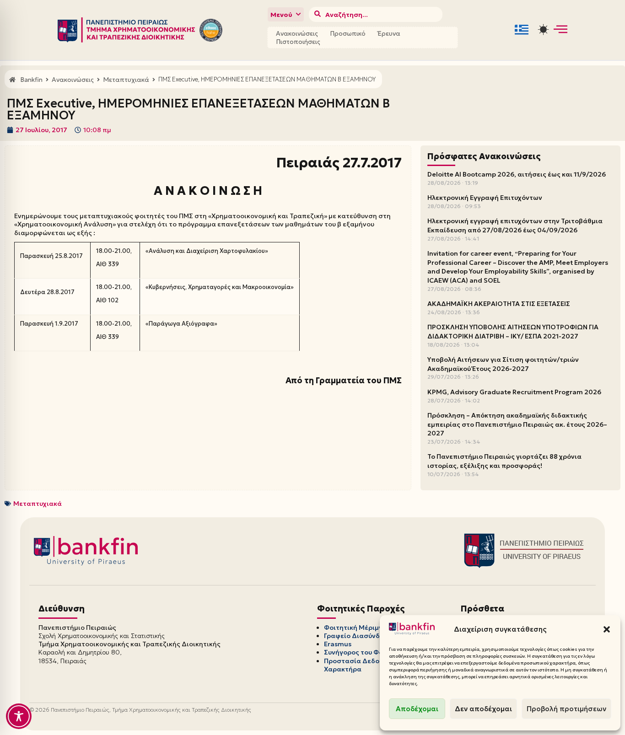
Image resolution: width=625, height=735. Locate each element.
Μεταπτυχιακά (37, 503)
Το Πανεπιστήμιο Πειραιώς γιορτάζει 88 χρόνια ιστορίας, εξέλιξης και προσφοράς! (504, 461)
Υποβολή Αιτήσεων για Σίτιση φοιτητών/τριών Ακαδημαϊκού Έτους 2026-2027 (503, 364)
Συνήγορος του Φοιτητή (362, 652)
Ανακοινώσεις (297, 33)
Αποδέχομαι (417, 708)
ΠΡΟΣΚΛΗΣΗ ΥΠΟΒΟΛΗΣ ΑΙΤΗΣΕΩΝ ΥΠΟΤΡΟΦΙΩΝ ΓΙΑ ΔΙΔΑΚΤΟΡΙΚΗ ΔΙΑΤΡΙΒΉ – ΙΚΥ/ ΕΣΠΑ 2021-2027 (512, 331)
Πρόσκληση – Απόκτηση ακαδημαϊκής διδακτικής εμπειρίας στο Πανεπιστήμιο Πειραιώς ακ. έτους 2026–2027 (517, 424)
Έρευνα (388, 33)
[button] (606, 629)
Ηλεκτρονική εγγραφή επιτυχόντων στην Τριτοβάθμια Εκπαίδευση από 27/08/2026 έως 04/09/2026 (515, 225)
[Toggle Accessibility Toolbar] (19, 716)
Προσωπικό (348, 33)
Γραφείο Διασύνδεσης (360, 636)
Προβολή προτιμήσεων (566, 708)
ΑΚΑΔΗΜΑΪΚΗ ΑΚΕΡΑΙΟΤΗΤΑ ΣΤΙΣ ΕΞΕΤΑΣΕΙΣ (498, 304)
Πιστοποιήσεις (298, 42)
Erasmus (337, 644)
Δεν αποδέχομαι (483, 708)
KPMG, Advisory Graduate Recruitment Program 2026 (514, 392)
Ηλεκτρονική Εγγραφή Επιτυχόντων (484, 197)
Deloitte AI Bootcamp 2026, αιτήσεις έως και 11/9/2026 (516, 174)
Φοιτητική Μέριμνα (355, 627)
